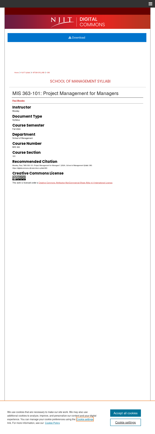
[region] (77, 417)
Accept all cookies (126, 413)
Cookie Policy (52, 423)
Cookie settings (85, 419)
